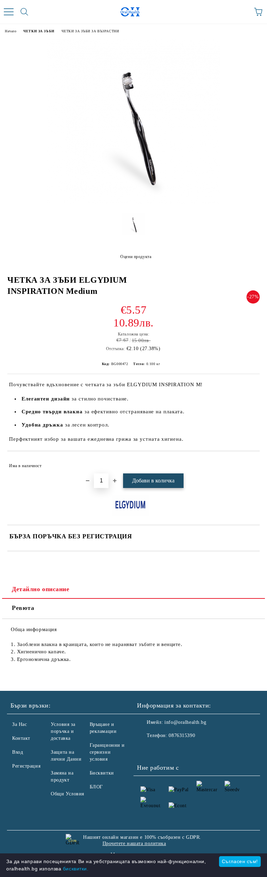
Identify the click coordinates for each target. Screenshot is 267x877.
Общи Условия (67, 793)
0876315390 (182, 735)
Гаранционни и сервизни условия (107, 752)
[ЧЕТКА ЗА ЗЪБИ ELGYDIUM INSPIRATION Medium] (133, 202)
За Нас (19, 724)
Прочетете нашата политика (134, 843)
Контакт (21, 738)
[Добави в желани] (250, 462)
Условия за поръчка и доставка (63, 731)
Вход (17, 752)
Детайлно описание (41, 589)
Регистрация (26, 766)
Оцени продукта (135, 256)
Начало (10, 31)
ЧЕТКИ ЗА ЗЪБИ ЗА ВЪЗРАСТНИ (90, 31)
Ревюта (23, 607)
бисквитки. (76, 868)
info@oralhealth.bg (185, 722)
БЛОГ (96, 786)
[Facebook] (146, 749)
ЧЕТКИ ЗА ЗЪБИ (38, 31)
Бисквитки (102, 773)
